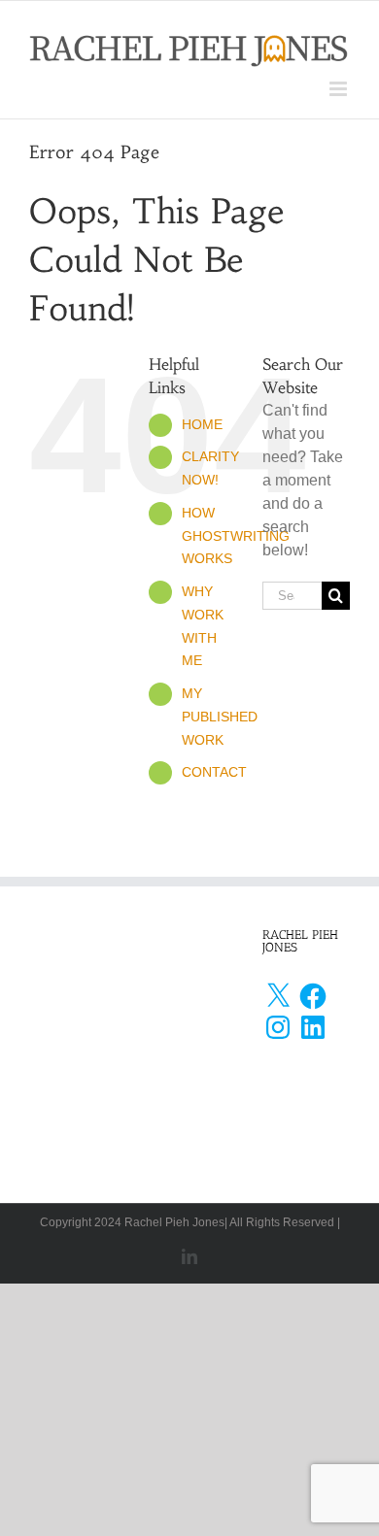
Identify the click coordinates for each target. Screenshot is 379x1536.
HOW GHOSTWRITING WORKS (236, 536)
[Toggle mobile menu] (339, 89)
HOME (202, 424)
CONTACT (214, 772)
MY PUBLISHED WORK (220, 716)
